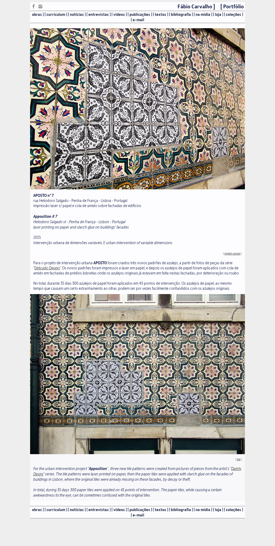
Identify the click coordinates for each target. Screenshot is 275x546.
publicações (139, 14)
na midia (203, 14)
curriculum (55, 14)
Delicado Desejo (47, 267)
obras (37, 14)
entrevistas (98, 14)
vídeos (119, 14)
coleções (233, 14)
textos (160, 14)
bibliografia (181, 14)
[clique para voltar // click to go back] (137, 187)
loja (218, 14)
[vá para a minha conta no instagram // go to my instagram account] (40, 7)
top (238, 459)
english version (232, 254)
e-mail (138, 19)
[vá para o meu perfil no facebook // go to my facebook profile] (34, 7)
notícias (77, 14)
